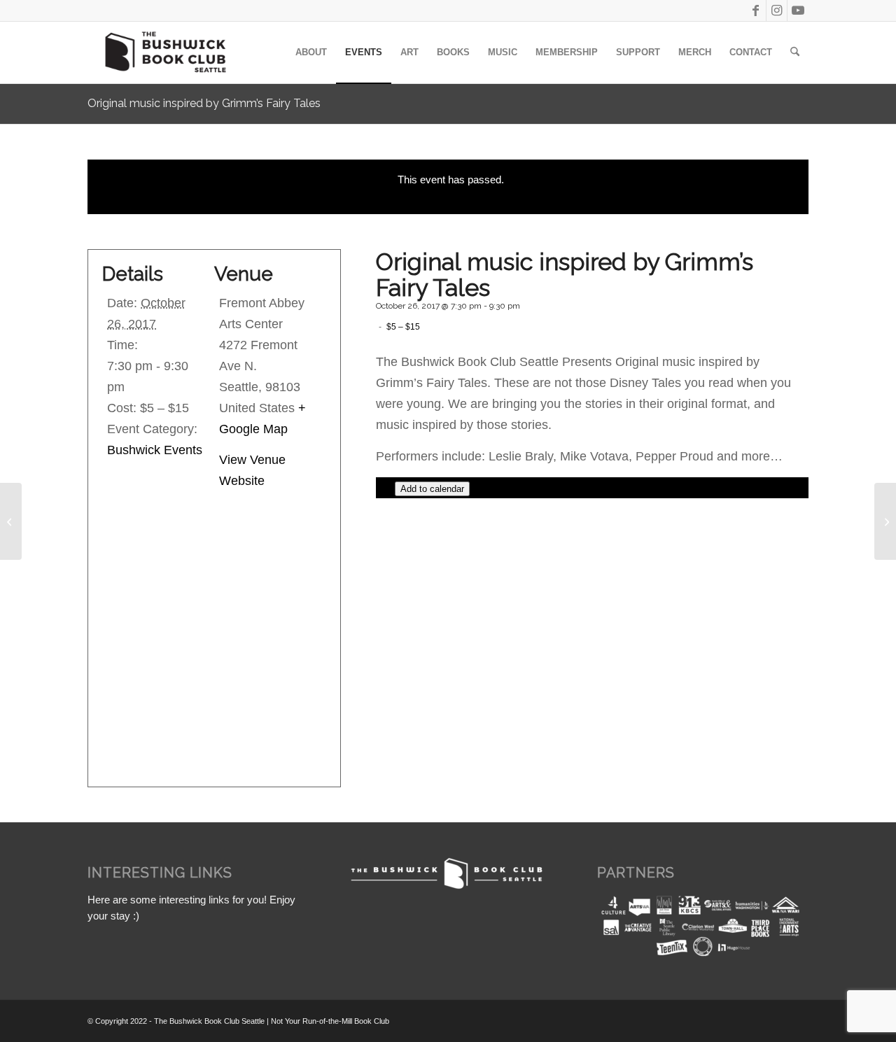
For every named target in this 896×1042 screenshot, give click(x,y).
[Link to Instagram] (776, 10)
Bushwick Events (154, 450)
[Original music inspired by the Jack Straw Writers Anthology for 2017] (11, 521)
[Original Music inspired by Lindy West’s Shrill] (885, 521)
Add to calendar (432, 489)
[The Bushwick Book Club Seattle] (164, 52)
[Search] (794, 52)
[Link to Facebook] (756, 10)
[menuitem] (311, 52)
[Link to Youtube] (798, 10)
